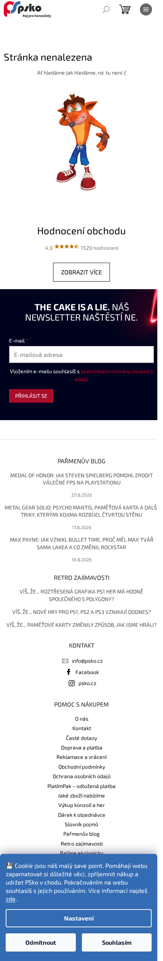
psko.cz (87, 683)
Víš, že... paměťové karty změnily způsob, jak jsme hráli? (81, 624)
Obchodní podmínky (81, 766)
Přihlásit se (31, 395)
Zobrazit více (81, 272)
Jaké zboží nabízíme (81, 795)
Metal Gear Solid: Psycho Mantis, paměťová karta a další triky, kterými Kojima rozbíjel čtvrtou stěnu (81, 511)
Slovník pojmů (81, 824)
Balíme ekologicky (81, 853)
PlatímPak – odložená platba (81, 786)
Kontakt (81, 728)
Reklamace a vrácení (81, 757)
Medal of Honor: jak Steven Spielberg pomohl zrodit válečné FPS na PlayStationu (81, 479)
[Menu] (146, 9)
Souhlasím (117, 942)
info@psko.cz (87, 660)
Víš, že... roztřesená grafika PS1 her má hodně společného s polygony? (81, 595)
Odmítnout (40, 942)
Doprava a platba (81, 747)
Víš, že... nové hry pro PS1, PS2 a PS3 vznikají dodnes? (81, 612)
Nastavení (79, 918)
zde (11, 898)
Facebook (87, 672)
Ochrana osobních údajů (82, 776)
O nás (81, 718)
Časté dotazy (81, 738)
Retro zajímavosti (82, 843)
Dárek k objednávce (81, 814)
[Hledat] (106, 9)
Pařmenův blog (81, 833)
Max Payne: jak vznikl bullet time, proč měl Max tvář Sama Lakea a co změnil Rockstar (82, 543)
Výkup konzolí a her (81, 805)
